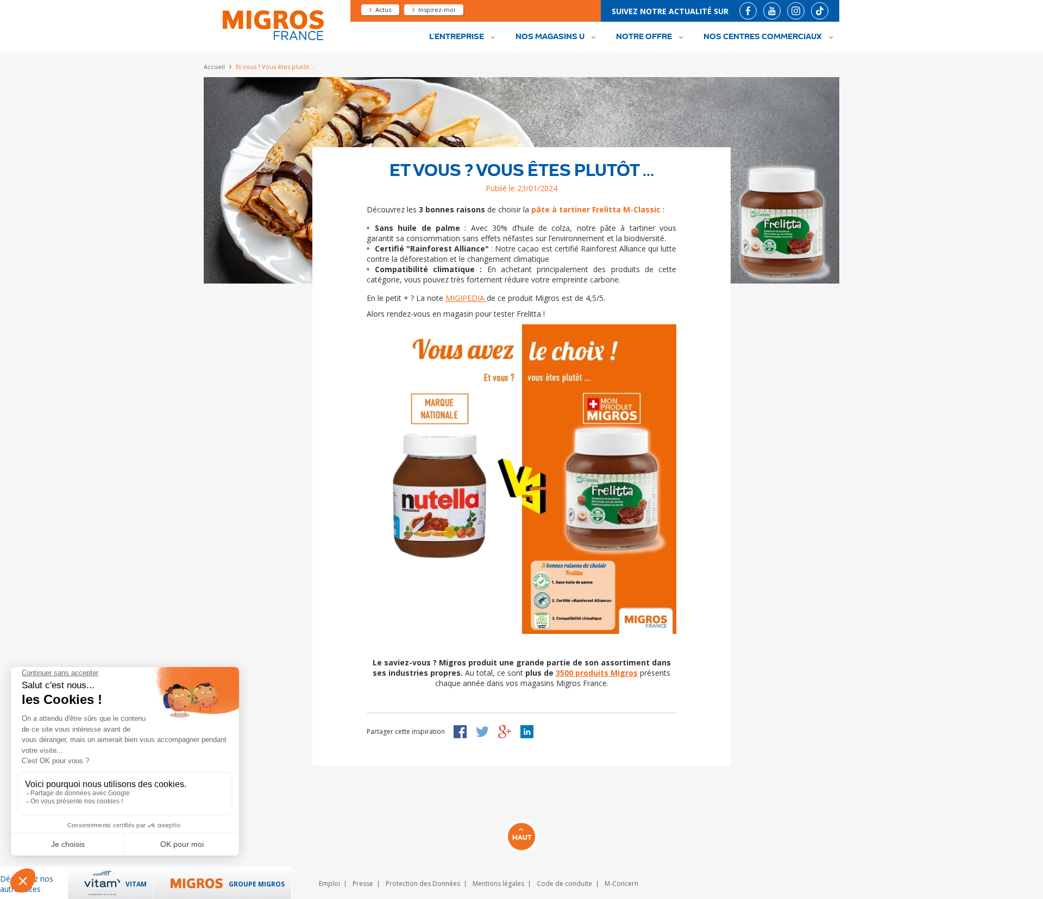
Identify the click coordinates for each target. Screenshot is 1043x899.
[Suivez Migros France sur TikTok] (819, 11)
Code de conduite (564, 883)
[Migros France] (272, 39)
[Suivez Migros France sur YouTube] (772, 11)
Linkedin (527, 732)
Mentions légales (498, 883)
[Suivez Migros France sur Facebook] (748, 11)
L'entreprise (456, 37)
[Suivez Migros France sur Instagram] (796, 11)
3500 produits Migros (597, 673)
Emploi (329, 883)
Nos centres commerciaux (762, 37)
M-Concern (621, 883)
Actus (383, 9)
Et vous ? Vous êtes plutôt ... (521, 170)
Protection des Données (423, 883)
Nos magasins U (550, 37)
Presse (363, 883)
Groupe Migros (257, 884)
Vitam (136, 884)
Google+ (505, 732)
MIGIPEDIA (466, 298)
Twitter (482, 732)
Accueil (214, 66)
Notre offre (644, 37)
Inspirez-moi (436, 9)
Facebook (460, 732)
